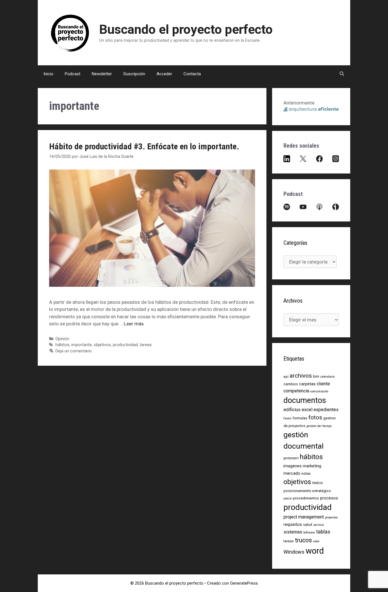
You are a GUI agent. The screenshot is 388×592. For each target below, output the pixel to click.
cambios (290, 384)
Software (309, 532)
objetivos (102, 344)
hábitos (62, 344)
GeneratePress (244, 583)
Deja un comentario (73, 351)
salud (307, 524)
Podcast (72, 73)
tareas (146, 344)
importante (81, 344)
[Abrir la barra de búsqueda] (341, 73)
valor (316, 541)
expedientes (326, 409)
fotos (315, 417)
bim (316, 376)
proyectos (331, 517)
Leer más (134, 324)
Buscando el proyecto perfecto (186, 29)
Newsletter (102, 73)
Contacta (192, 73)
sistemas (292, 532)
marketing (312, 465)
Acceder (164, 73)
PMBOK (317, 483)
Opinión (62, 338)
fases (287, 418)
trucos (303, 540)
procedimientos (306, 498)
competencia (296, 391)
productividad (125, 344)
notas (306, 473)
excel (307, 409)
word (315, 551)
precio (287, 498)
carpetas (307, 383)
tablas (323, 532)
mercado (291, 473)
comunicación (319, 391)
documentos (304, 400)
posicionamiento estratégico (307, 491)
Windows (293, 552)
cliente (323, 383)
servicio (318, 525)
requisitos (292, 524)
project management (303, 517)
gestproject (291, 458)
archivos (301, 375)
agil (286, 376)
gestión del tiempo (318, 426)
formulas (300, 418)
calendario (327, 376)
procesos (329, 498)
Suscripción (134, 73)
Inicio (48, 73)
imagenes (292, 465)
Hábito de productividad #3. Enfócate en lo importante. (144, 146)
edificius (292, 409)
